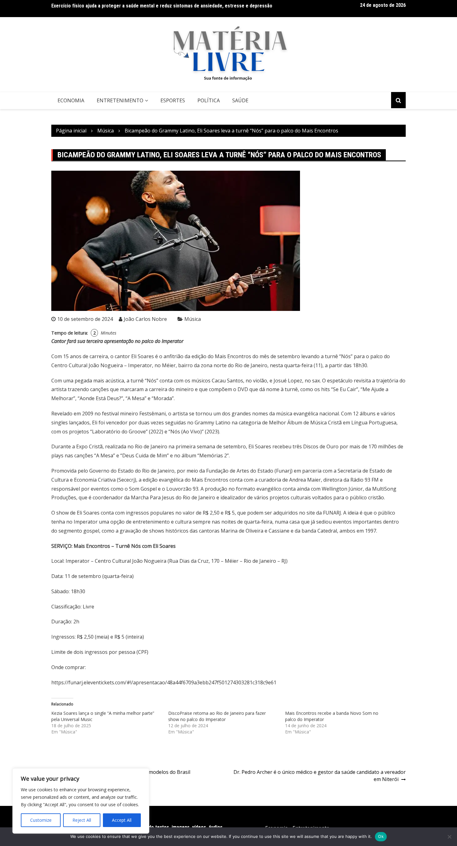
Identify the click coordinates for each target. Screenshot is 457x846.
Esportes (172, 100)
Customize (41, 820)
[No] (449, 837)
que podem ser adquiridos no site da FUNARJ (289, 512)
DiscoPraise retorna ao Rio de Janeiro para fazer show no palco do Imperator (217, 716)
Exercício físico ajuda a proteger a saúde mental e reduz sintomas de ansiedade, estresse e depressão (161, 6)
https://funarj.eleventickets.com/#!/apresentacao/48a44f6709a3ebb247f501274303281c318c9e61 (163, 682)
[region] (80, 801)
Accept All (122, 820)
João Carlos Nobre (145, 319)
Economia (71, 100)
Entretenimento (120, 100)
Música (192, 319)
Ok (381, 836)
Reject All (81, 820)
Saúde (240, 100)
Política (208, 100)
